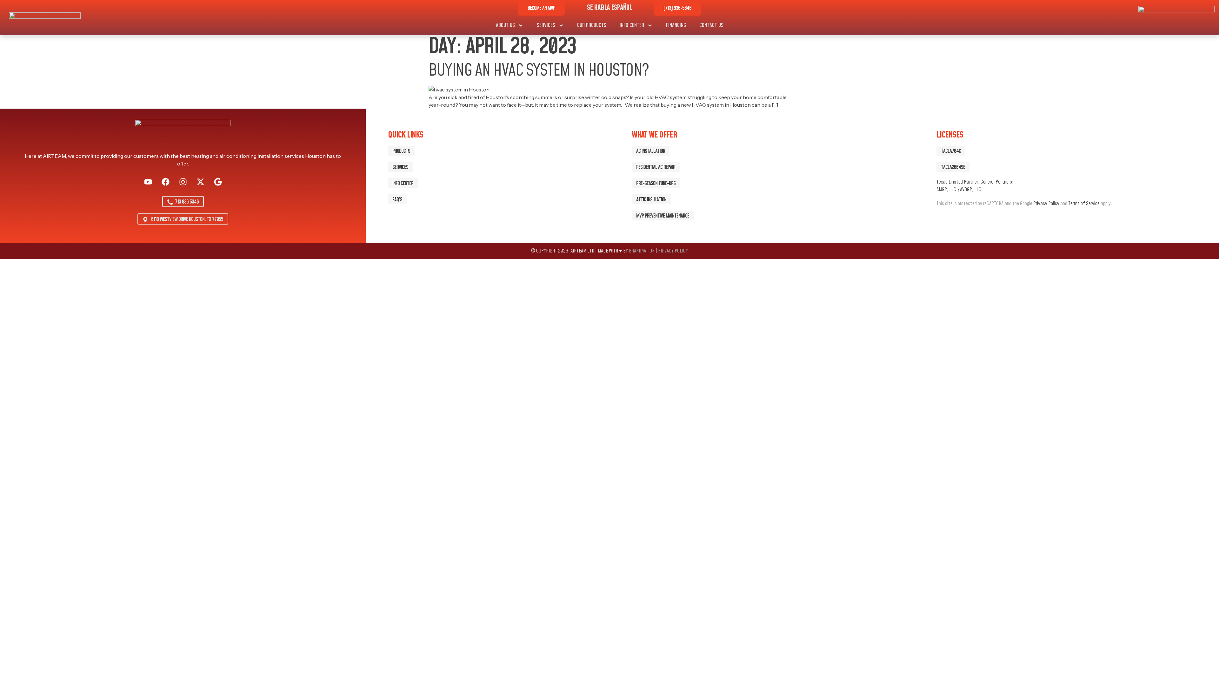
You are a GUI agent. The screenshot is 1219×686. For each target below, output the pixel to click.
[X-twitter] (200, 182)
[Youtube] (148, 182)
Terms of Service (1084, 203)
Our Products (591, 25)
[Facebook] (165, 182)
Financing (676, 25)
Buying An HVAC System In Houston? (539, 70)
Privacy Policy (1046, 203)
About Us (505, 25)
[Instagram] (183, 182)
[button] (950, 151)
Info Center (632, 25)
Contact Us (711, 25)
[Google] (218, 182)
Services (546, 25)
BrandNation (642, 250)
